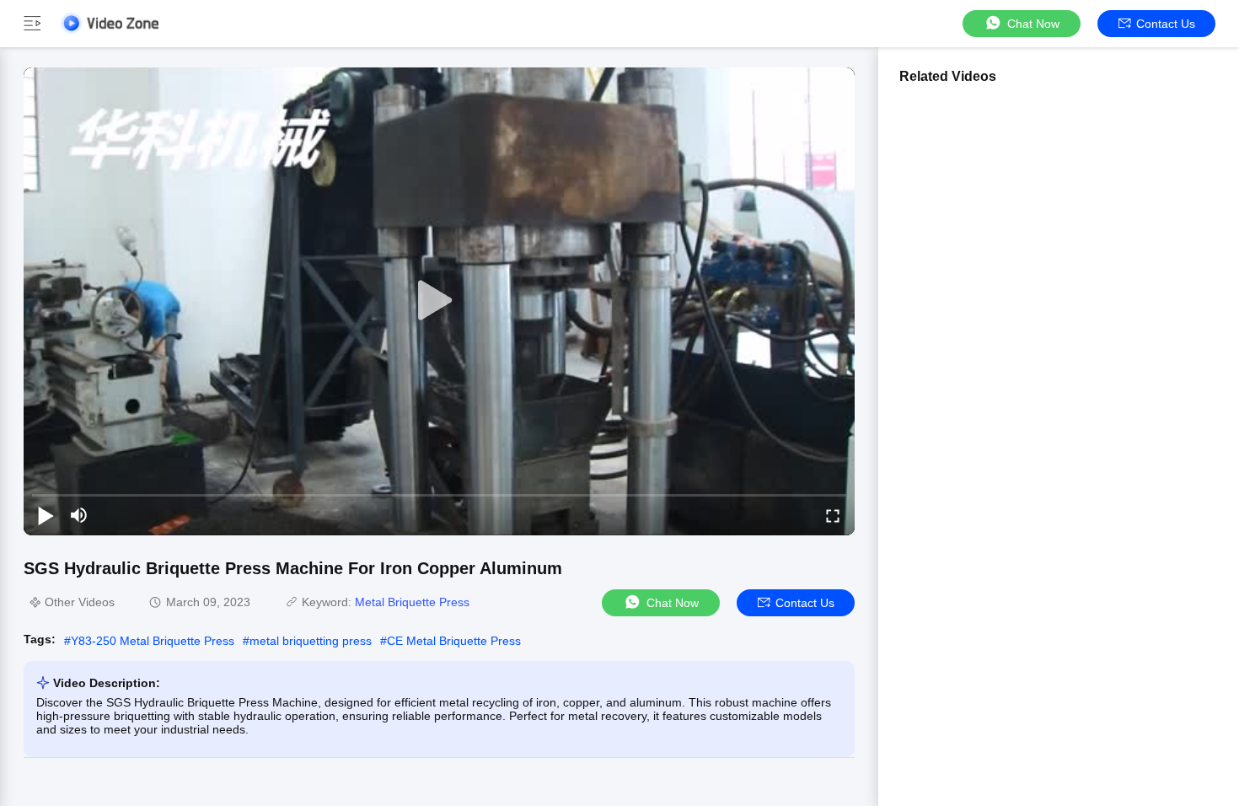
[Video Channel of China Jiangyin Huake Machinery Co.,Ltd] (109, 23)
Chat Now (1033, 23)
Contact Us (1165, 23)
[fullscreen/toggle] (833, 515)
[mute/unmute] (79, 515)
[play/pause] (45, 515)
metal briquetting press (310, 640)
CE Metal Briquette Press (454, 640)
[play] (439, 301)
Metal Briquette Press (412, 602)
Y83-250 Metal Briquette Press (152, 640)
